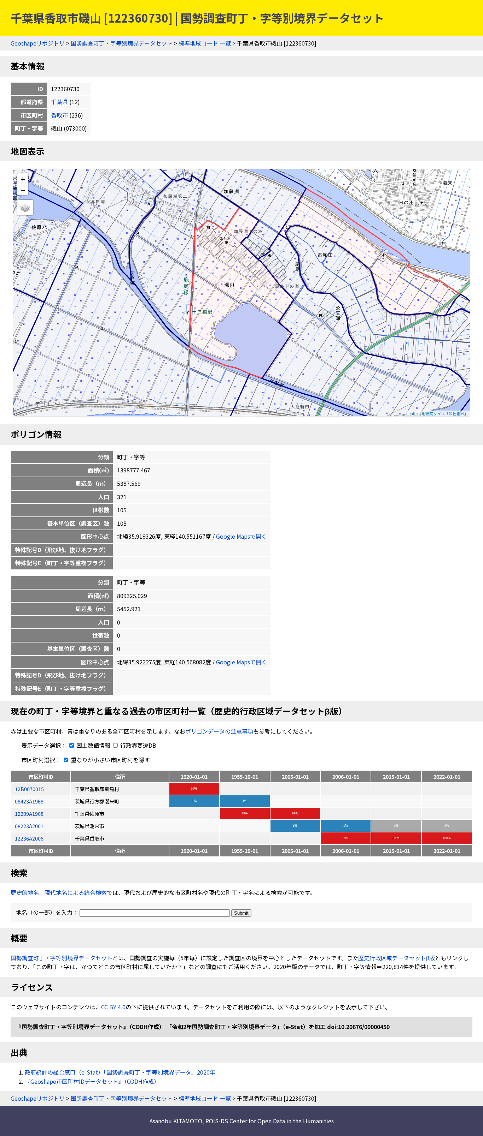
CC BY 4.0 (113, 1007)
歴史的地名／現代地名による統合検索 (59, 892)
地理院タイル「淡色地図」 (444, 413)
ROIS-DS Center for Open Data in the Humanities (269, 1121)
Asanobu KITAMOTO (176, 1121)
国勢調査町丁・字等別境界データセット (122, 43)
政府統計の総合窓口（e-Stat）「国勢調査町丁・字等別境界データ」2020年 (120, 1072)
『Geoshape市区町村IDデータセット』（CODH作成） (92, 1081)
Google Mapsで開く (241, 536)
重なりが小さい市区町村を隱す (109, 759)
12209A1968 (29, 813)
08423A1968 (29, 801)
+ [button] (23, 178)
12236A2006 (29, 838)
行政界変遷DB (137, 745)
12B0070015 (29, 789)
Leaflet (412, 413)
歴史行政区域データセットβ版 (396, 957)
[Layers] (25, 207)
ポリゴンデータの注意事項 (219, 731)
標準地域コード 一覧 (205, 43)
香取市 (59, 115)
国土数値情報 (93, 745)
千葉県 (59, 101)
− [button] (23, 189)
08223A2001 (29, 826)
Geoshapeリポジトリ (38, 43)
